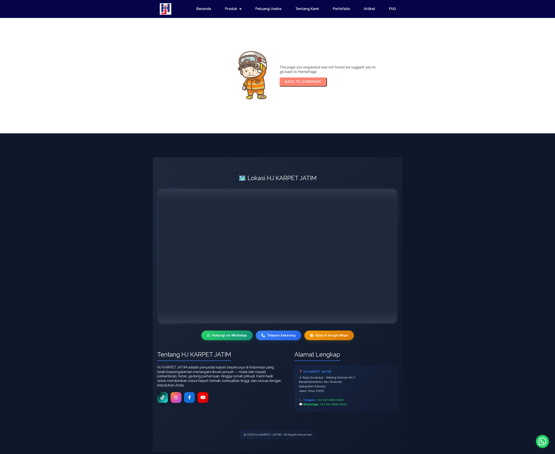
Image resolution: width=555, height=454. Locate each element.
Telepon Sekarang (281, 335)
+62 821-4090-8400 (330, 400)
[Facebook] (189, 397)
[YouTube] (203, 397)
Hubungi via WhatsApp (229, 335)
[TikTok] (162, 397)
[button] (542, 441)
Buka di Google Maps (332, 335)
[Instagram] (176, 397)
